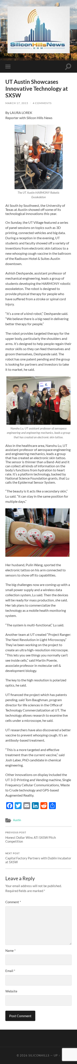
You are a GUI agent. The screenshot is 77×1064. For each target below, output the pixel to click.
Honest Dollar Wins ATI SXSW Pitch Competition (30, 837)
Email (10, 971)
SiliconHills (38, 1055)
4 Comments (42, 103)
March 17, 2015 (16, 103)
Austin (17, 820)
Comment (13, 902)
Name (10, 950)
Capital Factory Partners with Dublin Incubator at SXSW (38, 858)
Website (11, 991)
